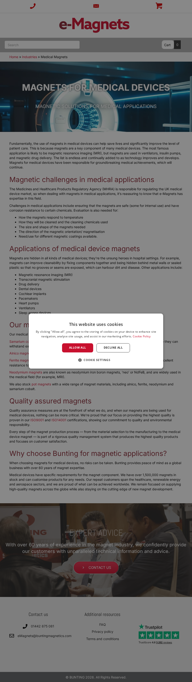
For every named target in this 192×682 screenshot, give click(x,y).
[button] (96, 360)
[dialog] (96, 341)
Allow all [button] (77, 348)
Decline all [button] (113, 348)
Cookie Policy (142, 336)
